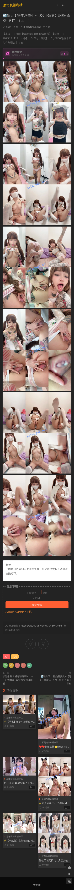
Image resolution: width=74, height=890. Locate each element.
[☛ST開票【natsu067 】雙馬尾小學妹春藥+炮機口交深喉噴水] (19, 766)
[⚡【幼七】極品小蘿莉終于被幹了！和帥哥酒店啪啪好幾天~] (19, 705)
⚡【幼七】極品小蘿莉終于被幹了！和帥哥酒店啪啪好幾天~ (19, 721)
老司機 (13, 5)
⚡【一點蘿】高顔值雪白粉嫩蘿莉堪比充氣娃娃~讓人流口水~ (19, 840)
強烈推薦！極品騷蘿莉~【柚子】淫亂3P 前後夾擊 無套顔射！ (18, 680)
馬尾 (15, 656)
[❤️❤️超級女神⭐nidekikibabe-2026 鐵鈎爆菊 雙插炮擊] (54, 717)
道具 (6, 656)
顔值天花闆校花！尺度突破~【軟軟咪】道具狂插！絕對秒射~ (54, 860)
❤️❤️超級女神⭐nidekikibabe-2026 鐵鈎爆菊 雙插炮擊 (54, 746)
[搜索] (56, 5)
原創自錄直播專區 (32, 27)
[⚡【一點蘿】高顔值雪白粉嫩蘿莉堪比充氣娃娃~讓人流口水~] (19, 823)
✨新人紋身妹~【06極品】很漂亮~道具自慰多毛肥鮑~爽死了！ (53, 803)
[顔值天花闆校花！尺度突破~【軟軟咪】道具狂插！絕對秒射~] (54, 833)
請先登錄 (37, 604)
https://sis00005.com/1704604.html (41, 625)
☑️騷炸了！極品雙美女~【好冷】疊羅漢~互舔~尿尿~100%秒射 (55, 680)
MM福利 (37, 885)
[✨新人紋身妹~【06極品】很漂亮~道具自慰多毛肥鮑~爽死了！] (54, 776)
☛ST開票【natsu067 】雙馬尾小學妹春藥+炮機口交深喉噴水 (19, 783)
